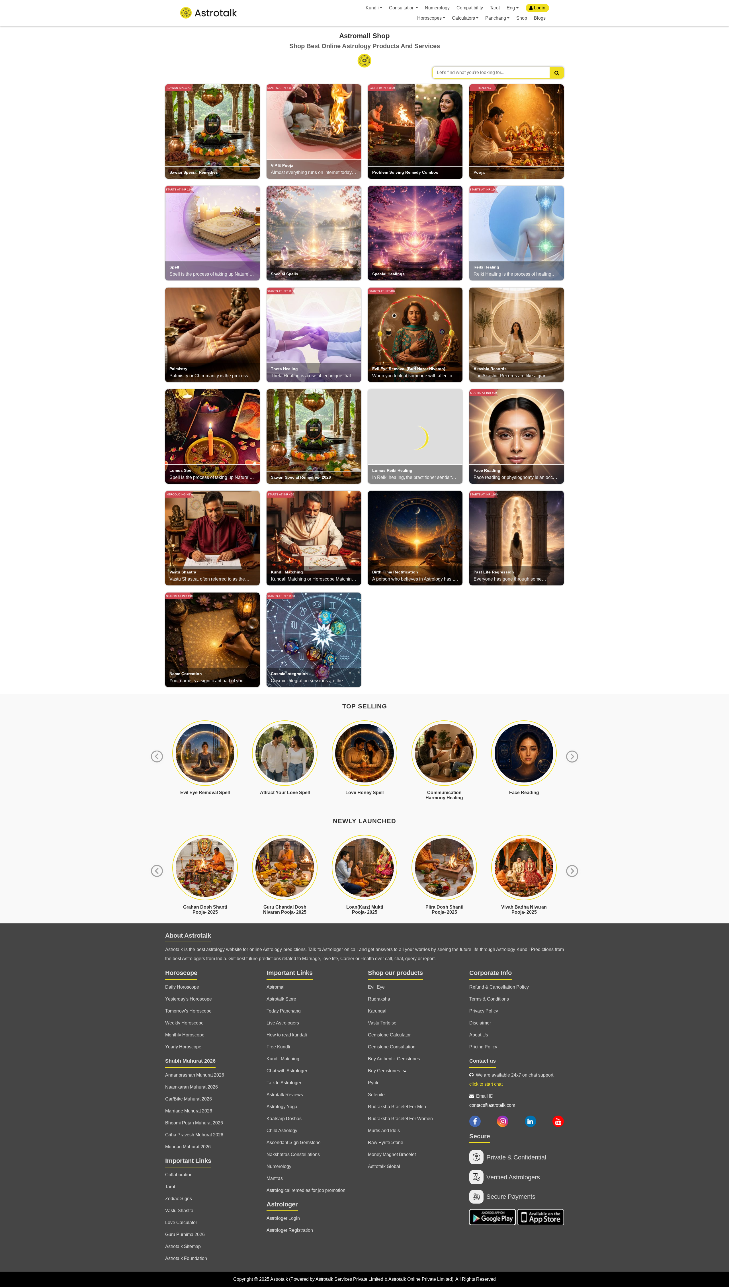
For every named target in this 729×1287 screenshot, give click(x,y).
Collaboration (179, 1174)
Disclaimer (480, 1022)
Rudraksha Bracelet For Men (397, 1106)
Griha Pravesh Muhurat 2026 (194, 1134)
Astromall (276, 987)
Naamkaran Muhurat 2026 (191, 1087)
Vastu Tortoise (382, 1022)
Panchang (495, 18)
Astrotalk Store (281, 999)
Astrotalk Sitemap (183, 1246)
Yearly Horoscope (183, 1046)
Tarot (495, 7)
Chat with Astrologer (287, 1070)
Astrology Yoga (282, 1106)
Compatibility (469, 7)
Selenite (376, 1094)
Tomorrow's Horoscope (188, 1011)
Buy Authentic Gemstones (394, 1058)
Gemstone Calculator (389, 1034)
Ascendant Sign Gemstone (294, 1142)
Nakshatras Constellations (293, 1154)
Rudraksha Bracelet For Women (400, 1118)
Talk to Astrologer (284, 1082)
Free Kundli (278, 1046)
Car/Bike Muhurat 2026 (188, 1099)
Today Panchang (284, 1011)
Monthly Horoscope (184, 1034)
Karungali (378, 1011)
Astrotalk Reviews (285, 1094)
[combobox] (498, 73)
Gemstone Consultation (391, 1046)
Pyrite (374, 1082)
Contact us (482, 1061)
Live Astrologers (283, 1022)
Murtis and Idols (384, 1130)
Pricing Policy (483, 1046)
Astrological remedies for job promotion (306, 1190)
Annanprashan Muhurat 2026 (194, 1075)
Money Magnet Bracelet (392, 1154)
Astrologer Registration (290, 1230)
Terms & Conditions (489, 999)
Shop (521, 18)
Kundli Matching (283, 1058)
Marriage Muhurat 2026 (188, 1110)
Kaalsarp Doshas (284, 1118)
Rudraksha (379, 999)
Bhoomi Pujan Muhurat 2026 (194, 1122)
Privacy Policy (483, 1011)
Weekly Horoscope (184, 1022)
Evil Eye (376, 987)
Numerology (437, 7)
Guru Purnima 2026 (185, 1234)
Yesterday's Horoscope (188, 999)
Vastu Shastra (179, 1210)
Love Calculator (181, 1222)
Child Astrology (282, 1130)
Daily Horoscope (182, 987)
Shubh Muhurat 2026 (190, 1061)
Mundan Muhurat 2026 (188, 1146)
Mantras (275, 1178)
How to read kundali (287, 1034)
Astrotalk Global (384, 1166)
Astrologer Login (283, 1218)
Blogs (540, 18)
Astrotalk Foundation (186, 1258)
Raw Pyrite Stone (385, 1142)
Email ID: (492, 1101)
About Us (478, 1034)
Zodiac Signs (178, 1198)
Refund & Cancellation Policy (499, 987)
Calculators (463, 18)
